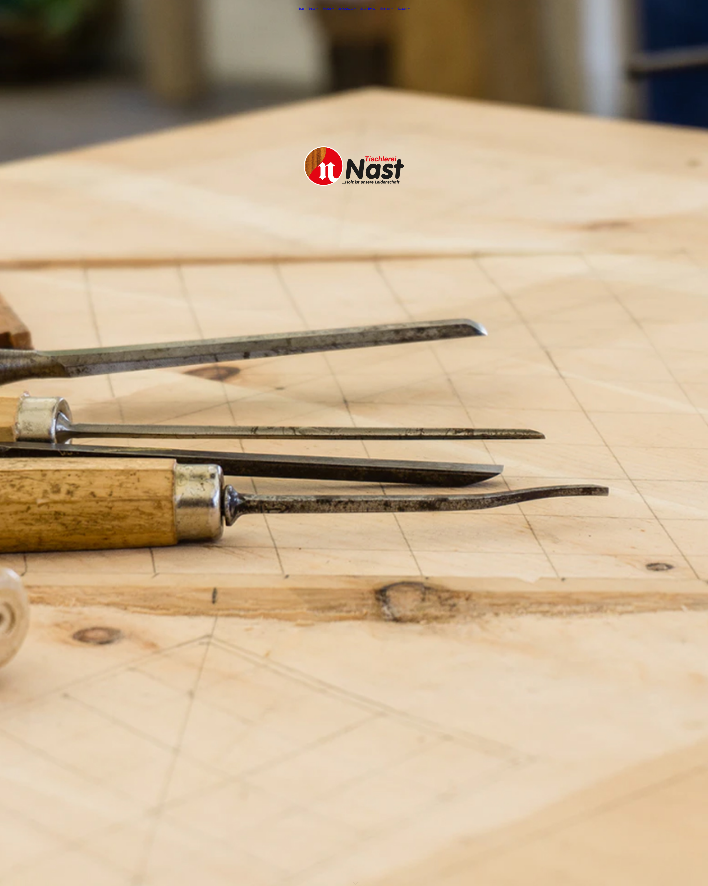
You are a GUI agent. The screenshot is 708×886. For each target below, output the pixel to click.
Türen (311, 8)
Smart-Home (367, 8)
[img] (354, 443)
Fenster (327, 8)
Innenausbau (345, 8)
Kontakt (402, 8)
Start (301, 8)
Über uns (385, 8)
